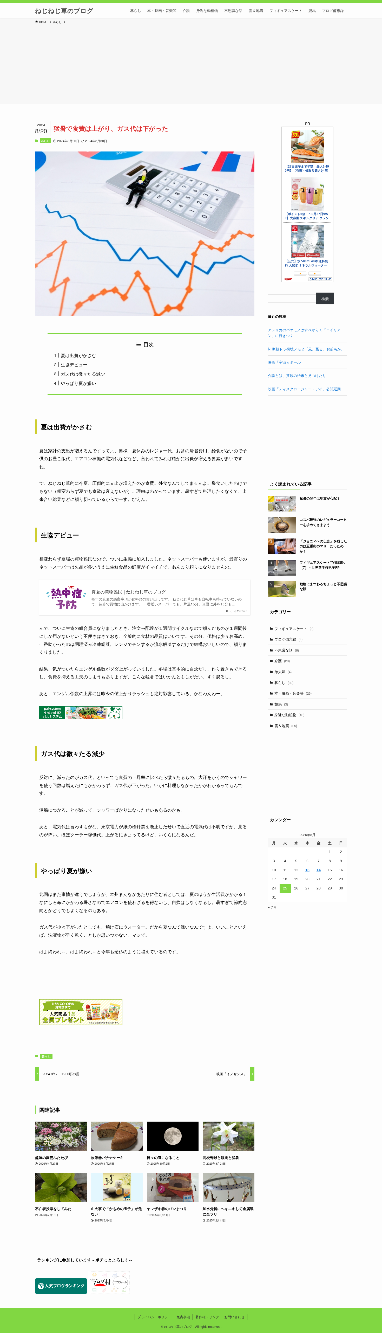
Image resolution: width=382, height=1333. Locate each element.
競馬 (281, 704)
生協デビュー (74, 364)
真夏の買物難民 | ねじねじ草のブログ (128, 592)
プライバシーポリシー (154, 1316)
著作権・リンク (207, 1316)
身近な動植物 (289, 714)
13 (307, 870)
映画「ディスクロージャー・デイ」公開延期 (304, 388)
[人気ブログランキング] (61, 1292)
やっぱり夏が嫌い (78, 383)
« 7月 (272, 907)
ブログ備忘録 (288, 639)
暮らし (45, 141)
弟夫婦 (283, 671)
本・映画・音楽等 (293, 693)
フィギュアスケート (293, 628)
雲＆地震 (285, 725)
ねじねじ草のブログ (64, 10)
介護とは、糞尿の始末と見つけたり (297, 375)
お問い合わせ (234, 1316)
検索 (325, 298)
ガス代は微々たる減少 (83, 373)
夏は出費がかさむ (78, 355)
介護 (282, 660)
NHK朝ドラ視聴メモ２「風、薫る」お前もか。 (306, 348)
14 (319, 870)
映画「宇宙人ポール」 (286, 362)
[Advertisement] (191, 63)
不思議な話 (286, 650)
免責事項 (183, 1316)
